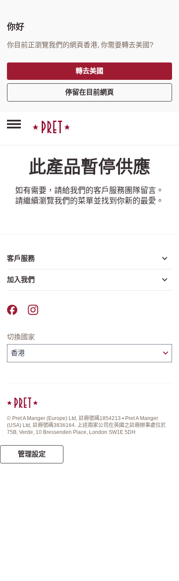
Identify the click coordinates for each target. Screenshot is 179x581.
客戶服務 (21, 258)
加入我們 (21, 279)
